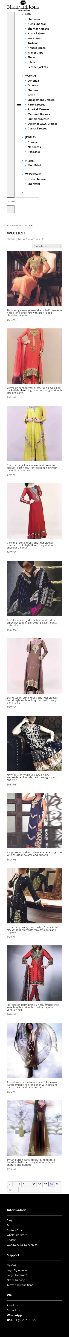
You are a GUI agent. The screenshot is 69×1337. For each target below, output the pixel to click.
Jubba (31, 62)
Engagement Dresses (41, 99)
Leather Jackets (38, 67)
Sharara (33, 90)
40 (10, 1189)
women (19, 225)
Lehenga (33, 80)
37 (45, 1184)
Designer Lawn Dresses (42, 123)
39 (57, 1184)
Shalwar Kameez (38, 28)
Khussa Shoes (36, 47)
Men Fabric (35, 165)
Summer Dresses (38, 119)
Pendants (34, 151)
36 (39, 1184)
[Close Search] (11, 209)
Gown (31, 95)
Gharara (33, 85)
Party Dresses (36, 104)
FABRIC (30, 160)
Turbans (33, 43)
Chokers (33, 142)
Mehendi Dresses (39, 114)
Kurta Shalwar (37, 24)
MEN (28, 14)
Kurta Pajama (36, 33)
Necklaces (34, 147)
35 (33, 1184)
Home (10, 225)
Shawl (31, 57)
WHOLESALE (33, 174)
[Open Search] (11, 105)
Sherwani (34, 19)
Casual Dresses (37, 128)
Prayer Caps (35, 52)
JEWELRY (30, 137)
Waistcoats (35, 38)
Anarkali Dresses (38, 109)
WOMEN (30, 75)
